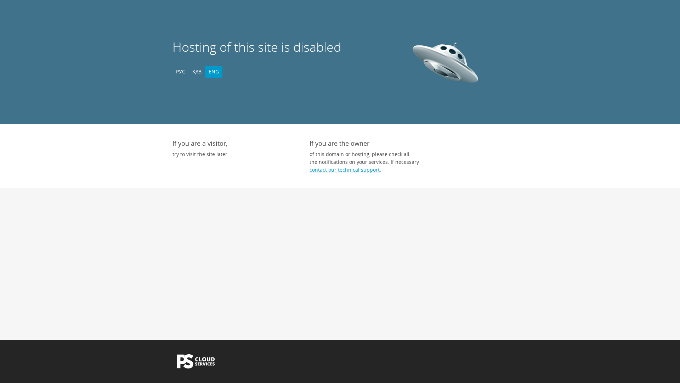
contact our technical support (345, 169)
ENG (214, 71)
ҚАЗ (197, 71)
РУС (180, 71)
